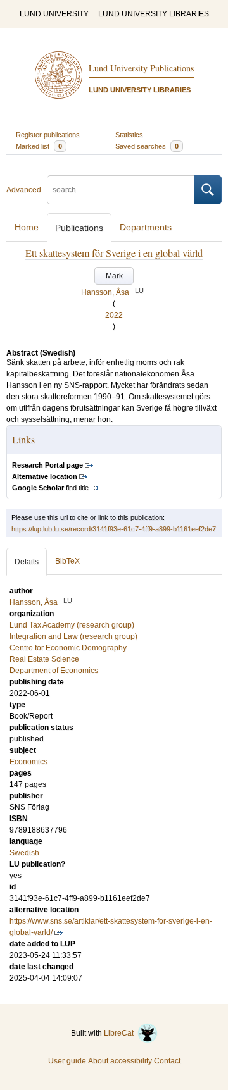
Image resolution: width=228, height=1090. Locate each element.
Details (27, 561)
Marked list (39, 146)
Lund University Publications (141, 68)
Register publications (48, 135)
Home (27, 227)
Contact (167, 1060)
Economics (29, 761)
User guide (67, 1060)
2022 (114, 315)
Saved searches (147, 146)
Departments (146, 227)
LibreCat (120, 1033)
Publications (79, 228)
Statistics (129, 135)
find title (50, 488)
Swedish (24, 852)
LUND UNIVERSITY (54, 13)
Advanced (23, 189)
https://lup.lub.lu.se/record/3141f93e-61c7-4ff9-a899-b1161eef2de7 (113, 529)
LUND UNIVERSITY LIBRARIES (153, 13)
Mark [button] (114, 275)
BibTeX (67, 561)
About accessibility (120, 1060)
